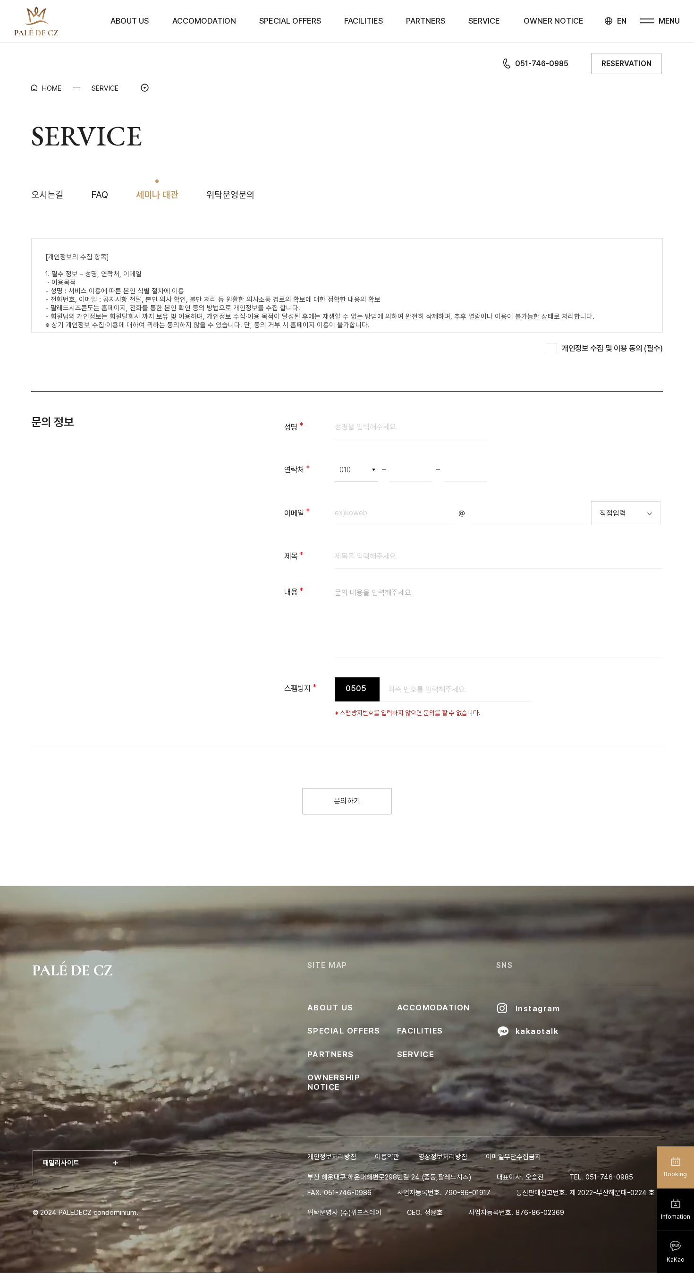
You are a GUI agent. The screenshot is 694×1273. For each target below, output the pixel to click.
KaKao (676, 1259)
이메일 (309, 513)
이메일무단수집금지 (513, 1157)
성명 (307, 427)
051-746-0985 (541, 63)
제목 (307, 556)
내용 (307, 592)
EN (621, 21)
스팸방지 (309, 688)
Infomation (675, 1216)
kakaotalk (537, 1031)
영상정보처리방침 (442, 1157)
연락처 (309, 469)
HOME (51, 88)
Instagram (538, 1008)
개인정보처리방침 (331, 1157)
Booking (675, 1174)
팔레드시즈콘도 (36, 21)
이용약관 (387, 1157)
